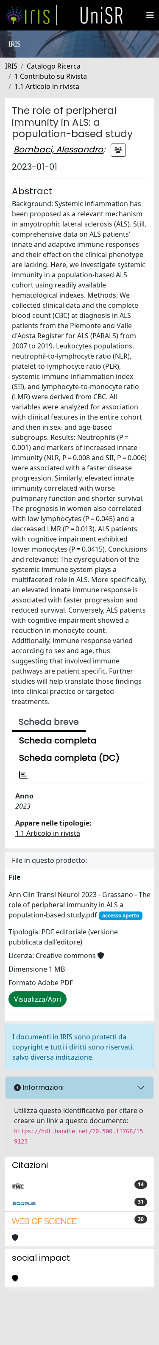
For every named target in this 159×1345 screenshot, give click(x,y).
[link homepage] (31, 15)
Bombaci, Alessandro (58, 149)
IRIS (11, 66)
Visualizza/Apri (37, 999)
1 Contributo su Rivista (50, 76)
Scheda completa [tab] (58, 740)
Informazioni (42, 1087)
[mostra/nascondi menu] (150, 15)
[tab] (23, 775)
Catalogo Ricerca (54, 66)
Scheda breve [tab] (49, 722)
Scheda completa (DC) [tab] (69, 758)
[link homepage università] (102, 15)
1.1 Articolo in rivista (46, 86)
